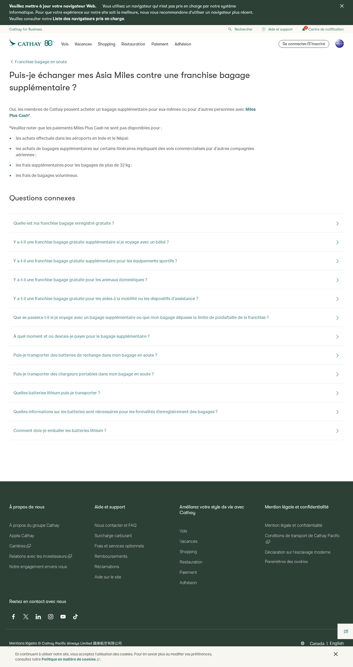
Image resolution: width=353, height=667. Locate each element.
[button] (336, 654)
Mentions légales (23, 643)
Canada (317, 643)
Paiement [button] (159, 44)
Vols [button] (64, 44)
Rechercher (243, 29)
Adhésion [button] (183, 44)
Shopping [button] (106, 44)
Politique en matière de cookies (69, 659)
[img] (342, 6)
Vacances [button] (83, 44)
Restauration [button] (133, 44)
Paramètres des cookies (286, 561)
